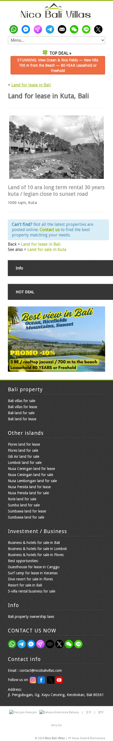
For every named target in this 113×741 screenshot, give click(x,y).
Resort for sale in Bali (25, 585)
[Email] (63, 29)
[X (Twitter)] (99, 29)
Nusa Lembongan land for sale (32, 481)
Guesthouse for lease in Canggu (33, 567)
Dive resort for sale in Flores (30, 579)
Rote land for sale (22, 499)
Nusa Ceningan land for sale (30, 475)
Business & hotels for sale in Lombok (37, 549)
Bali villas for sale (21, 401)
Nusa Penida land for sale (28, 493)
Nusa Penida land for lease (29, 487)
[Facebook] (27, 29)
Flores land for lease (24, 444)
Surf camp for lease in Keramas (33, 573)
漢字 (101, 712)
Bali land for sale (21, 413)
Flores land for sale (23, 450)
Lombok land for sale (25, 462)
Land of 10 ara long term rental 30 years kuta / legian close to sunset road (56, 190)
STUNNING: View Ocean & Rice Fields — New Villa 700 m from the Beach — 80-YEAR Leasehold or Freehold (57, 65)
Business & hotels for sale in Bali (34, 542)
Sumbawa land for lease (27, 511)
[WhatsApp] (14, 29)
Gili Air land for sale (23, 456)
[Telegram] (51, 29)
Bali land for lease (22, 419)
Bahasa (74, 712)
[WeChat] (75, 29)
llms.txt (56, 725)
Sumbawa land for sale (26, 517)
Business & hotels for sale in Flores (36, 555)
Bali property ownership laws (31, 616)
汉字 (88, 712)
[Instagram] (39, 29)
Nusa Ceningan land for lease (31, 469)
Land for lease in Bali (31, 84)
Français (31, 712)
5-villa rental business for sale (31, 591)
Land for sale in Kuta (46, 249)
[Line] (87, 29)
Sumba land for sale (24, 505)
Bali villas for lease (22, 407)
